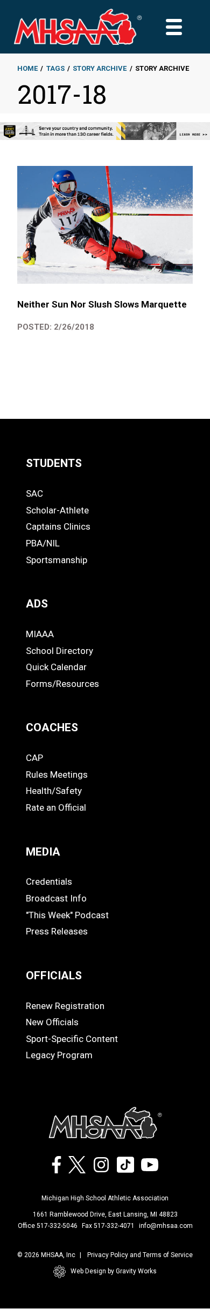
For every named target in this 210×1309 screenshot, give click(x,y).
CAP (34, 757)
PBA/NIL (43, 543)
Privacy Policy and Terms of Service (140, 1255)
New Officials (52, 1022)
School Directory (59, 650)
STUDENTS (54, 463)
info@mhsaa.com (166, 1226)
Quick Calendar (56, 667)
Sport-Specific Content (72, 1038)
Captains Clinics (58, 526)
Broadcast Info (56, 898)
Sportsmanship (56, 560)
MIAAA (40, 634)
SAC (34, 493)
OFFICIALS (54, 975)
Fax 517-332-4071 (108, 1226)
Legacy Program (59, 1055)
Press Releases (57, 931)
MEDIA (43, 851)
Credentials (49, 881)
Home (27, 68)
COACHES (52, 727)
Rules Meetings (57, 774)
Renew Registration (65, 1005)
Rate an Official (56, 807)
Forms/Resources (62, 683)
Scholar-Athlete (57, 510)
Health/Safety (54, 790)
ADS (37, 603)
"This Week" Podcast (67, 915)
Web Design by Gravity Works (114, 1271)
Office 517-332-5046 (48, 1226)
